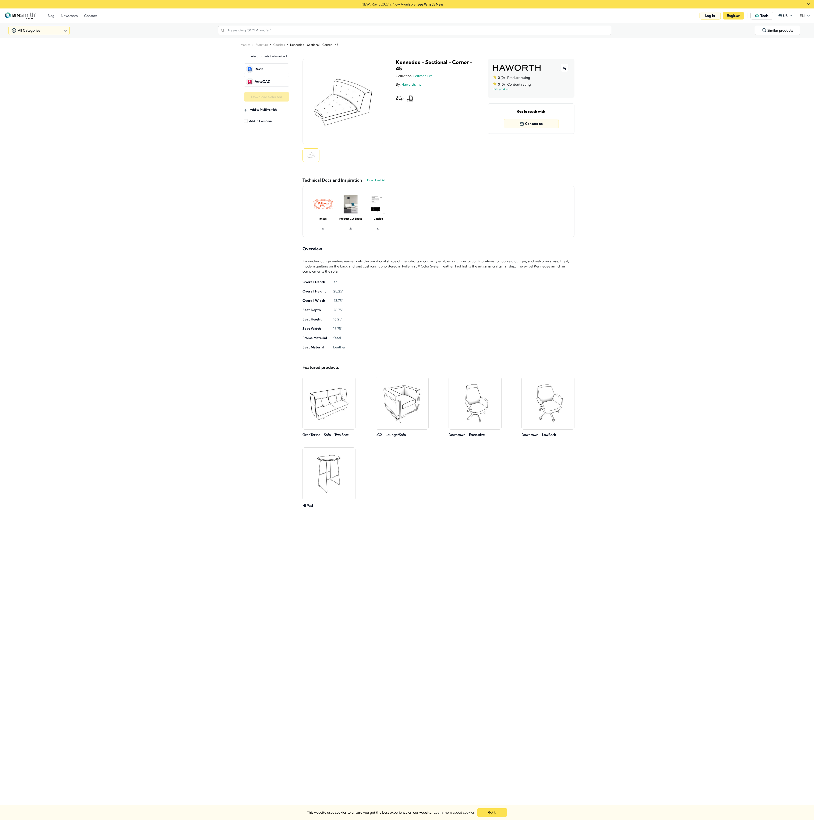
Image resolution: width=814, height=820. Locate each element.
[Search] (222, 30)
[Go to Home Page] (26, 15)
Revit (259, 69)
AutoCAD (262, 81)
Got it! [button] (492, 812)
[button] (710, 15)
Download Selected (266, 97)
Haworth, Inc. (411, 84)
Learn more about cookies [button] (454, 812)
